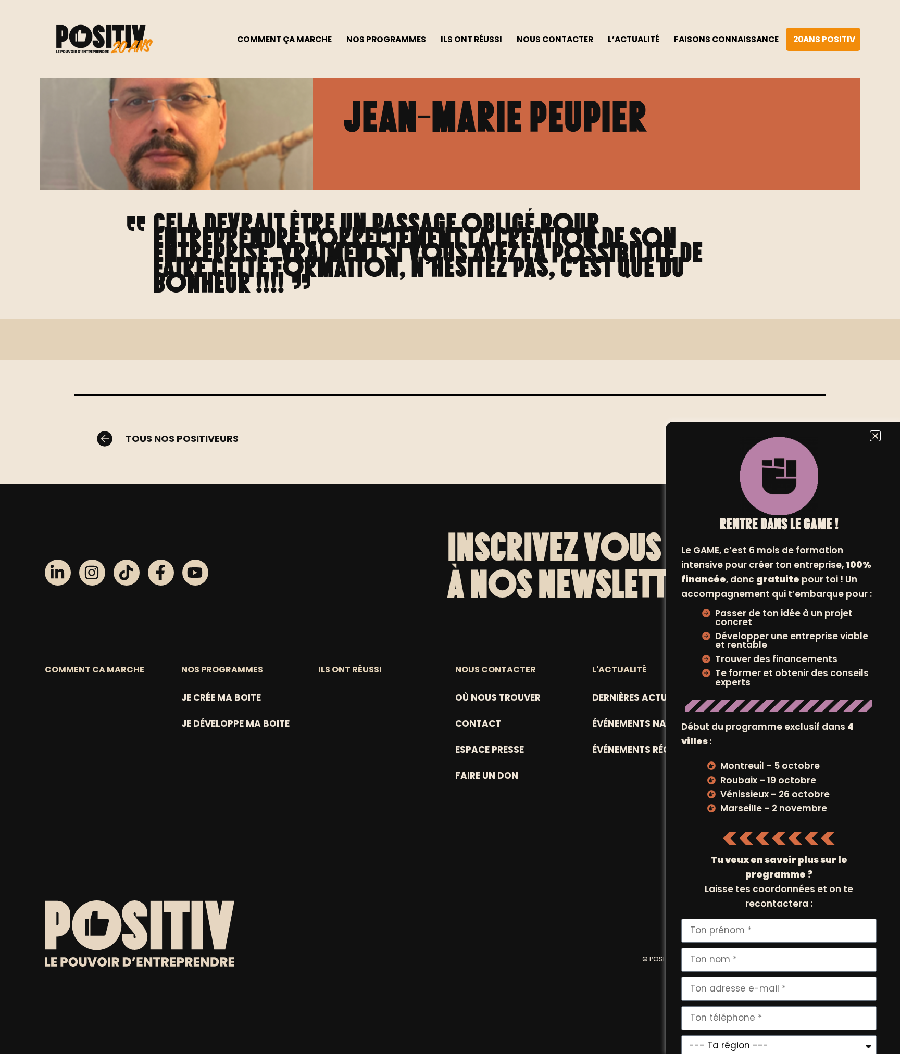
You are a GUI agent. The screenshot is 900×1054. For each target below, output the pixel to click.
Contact (478, 723)
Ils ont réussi (471, 39)
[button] (875, 436)
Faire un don (486, 775)
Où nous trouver (498, 697)
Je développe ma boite (235, 723)
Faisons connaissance (726, 39)
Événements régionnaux (652, 749)
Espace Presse (489, 749)
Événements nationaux (650, 723)
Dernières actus (632, 697)
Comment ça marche (284, 39)
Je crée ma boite (221, 697)
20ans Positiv (824, 39)
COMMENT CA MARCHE (94, 670)
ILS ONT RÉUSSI (350, 670)
